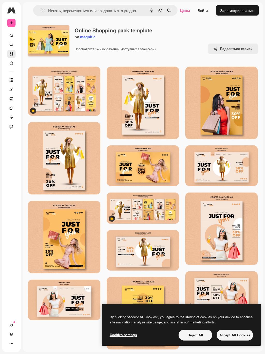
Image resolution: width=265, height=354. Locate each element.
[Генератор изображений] (11, 99)
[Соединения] (11, 325)
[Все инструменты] (11, 80)
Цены (185, 10)
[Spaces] (11, 89)
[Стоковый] (11, 54)
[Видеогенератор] (11, 108)
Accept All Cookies (234, 334)
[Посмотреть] (11, 63)
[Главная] (11, 35)
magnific (87, 37)
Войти (203, 10)
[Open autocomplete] (40, 10)
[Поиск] (11, 44)
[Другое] (11, 343)
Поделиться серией (236, 48)
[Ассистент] (11, 127)
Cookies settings (123, 334)
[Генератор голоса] (11, 117)
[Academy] (11, 334)
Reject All (195, 334)
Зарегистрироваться (237, 10)
